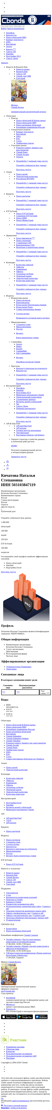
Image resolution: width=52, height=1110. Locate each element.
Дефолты (20, 267)
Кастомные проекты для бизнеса (30, 435)
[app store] (9, 1018)
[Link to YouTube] (7, 1026)
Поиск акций (22, 174)
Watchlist (9, 54)
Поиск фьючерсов (25, 238)
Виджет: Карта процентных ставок (21, 856)
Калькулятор (11, 929)
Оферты (19, 271)
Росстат (19, 329)
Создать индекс (12, 844)
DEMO (14, 446)
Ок (2, 1098)
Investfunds (10, 998)
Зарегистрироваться (15, 28)
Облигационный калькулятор (29, 397)
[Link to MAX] (7, 1032)
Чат (17, 404)
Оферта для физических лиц (18, 913)
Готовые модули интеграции (28, 430)
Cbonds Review (12, 877)
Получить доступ (8, 572)
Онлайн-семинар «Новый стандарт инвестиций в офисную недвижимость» (27, 947)
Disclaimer (10, 1058)
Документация (22, 433)
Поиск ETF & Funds (24, 213)
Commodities (21, 351)
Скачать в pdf (37, 913)
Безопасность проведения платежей (21, 897)
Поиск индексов (23, 300)
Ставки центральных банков (28, 309)
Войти (4, 28)
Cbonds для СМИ (23, 76)
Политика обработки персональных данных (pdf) (27, 918)
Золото (9, 46)
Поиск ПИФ (21, 218)
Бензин (19, 349)
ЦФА (8, 42)
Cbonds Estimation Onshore (17, 738)
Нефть (19, 346)
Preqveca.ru (11, 1009)
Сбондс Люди (12, 58)
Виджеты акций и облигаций (29, 402)
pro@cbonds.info (8, 991)
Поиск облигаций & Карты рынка (31, 120)
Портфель (10, 33)
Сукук (19, 141)
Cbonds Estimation (13, 736)
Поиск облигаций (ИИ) (16, 37)
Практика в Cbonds (14, 900)
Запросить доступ (18, 457)
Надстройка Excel (13, 803)
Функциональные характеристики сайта (23, 906)
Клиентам (10, 1051)
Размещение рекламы (15, 1047)
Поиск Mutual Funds (24, 220)
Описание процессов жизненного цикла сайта (26, 911)
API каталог (21, 428)
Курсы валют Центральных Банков (31, 305)
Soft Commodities (23, 353)
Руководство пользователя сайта (20, 904)
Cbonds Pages (22, 152)
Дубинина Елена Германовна (18, 667)
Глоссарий (20, 78)
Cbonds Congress (31, 935)
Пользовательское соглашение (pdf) (21, 1056)
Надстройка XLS (13, 56)
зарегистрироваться (20, 1101)
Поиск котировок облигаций (28, 125)
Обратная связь (12, 1049)
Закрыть (4, 63)
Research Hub (22, 71)
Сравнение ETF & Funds (26, 216)
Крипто (11, 49)
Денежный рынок (24, 276)
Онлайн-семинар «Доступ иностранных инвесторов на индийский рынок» (23, 940)
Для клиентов (12, 893)
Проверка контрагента (25, 408)
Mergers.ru (10, 1004)
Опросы (19, 157)
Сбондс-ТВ (11, 52)
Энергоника (11, 669)
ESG (18, 139)
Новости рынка (23, 69)
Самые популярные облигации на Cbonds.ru (25, 759)
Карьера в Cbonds (13, 902)
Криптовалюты (22, 302)
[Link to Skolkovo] (14, 1043)
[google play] (25, 1018)
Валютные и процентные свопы (30, 247)
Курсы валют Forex (24, 307)
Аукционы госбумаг (25, 274)
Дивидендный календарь (27, 176)
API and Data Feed (24, 426)
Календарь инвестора (25, 281)
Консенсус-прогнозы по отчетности (31, 368)
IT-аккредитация (13, 920)
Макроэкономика (23, 327)
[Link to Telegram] (7, 1023)
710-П (8, 820)
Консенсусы (11, 35)
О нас (8, 895)
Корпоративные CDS (25, 245)
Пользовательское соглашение (19, 1054)
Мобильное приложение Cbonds (30, 395)
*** (3, 692)
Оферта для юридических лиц (19, 915)
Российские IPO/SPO (25, 179)
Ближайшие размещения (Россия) (30, 127)
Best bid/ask (11, 44)
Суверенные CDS (23, 243)
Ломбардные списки (25, 143)
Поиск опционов (23, 240)
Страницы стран (23, 324)
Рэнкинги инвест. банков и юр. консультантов (26, 743)
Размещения (21, 269)
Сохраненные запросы (26, 399)
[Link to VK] (7, 1029)
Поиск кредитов (23, 196)
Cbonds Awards (22, 154)
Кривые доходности (14, 40)
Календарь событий (24, 265)
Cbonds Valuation (13, 741)
